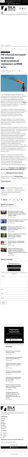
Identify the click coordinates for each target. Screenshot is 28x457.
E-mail (2, 293)
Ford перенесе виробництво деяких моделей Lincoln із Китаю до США (13, 379)
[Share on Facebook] (10, 199)
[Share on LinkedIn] (17, 199)
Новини (2, 45)
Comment (2, 275)
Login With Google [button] (15, 269)
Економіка (8, 45)
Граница (3, 190)
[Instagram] (25, 8)
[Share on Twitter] (14, 199)
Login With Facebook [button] (15, 266)
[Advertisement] (14, 29)
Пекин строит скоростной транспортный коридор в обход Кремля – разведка (16, 228)
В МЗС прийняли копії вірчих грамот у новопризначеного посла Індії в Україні (13, 386)
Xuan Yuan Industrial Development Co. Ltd (14, 187)
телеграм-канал (18, 176)
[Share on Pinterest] (21, 199)
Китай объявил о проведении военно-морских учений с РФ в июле (16, 242)
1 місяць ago (12, 217)
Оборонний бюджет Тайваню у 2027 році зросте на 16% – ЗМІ (13, 365)
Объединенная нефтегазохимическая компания (11, 192)
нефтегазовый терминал (20, 190)
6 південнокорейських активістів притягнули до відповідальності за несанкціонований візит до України (13, 395)
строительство (4, 194)
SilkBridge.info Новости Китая (14, 173)
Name (2, 289)
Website (2, 297)
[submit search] (25, 13)
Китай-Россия (10, 190)
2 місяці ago (11, 231)
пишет (25, 102)
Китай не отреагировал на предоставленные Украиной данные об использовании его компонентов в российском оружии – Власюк (17, 251)
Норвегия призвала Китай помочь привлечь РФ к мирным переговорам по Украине (17, 235)
